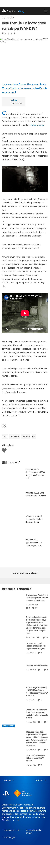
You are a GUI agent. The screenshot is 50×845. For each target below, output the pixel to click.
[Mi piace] (33, 608)
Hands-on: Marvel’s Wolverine (37, 665)
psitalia (14, 100)
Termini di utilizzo (11, 830)
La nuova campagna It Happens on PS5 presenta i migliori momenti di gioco (36, 646)
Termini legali (9, 837)
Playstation (26, 436)
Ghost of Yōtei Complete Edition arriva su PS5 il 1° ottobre (35, 758)
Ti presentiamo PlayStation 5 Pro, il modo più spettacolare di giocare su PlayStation (37, 597)
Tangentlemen (37, 125)
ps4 (33, 436)
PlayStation (15, 11)
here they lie (14, 436)
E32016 (5, 436)
